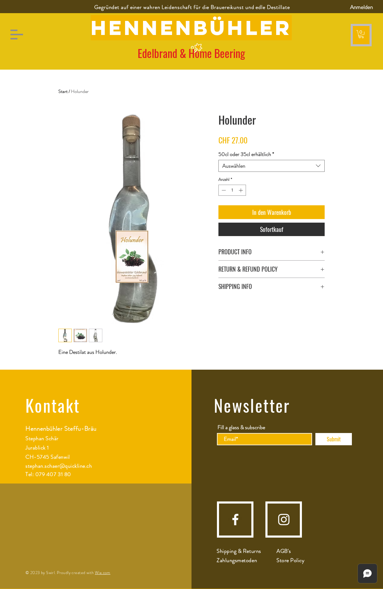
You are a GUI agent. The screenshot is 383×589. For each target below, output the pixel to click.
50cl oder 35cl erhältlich (246, 154)
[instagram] (283, 519)
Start (63, 91)
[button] (16, 34)
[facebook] (235, 519)
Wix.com (102, 573)
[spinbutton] (232, 190)
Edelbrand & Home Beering (191, 53)
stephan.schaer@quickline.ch (58, 466)
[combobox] (271, 166)
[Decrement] (223, 190)
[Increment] (241, 190)
